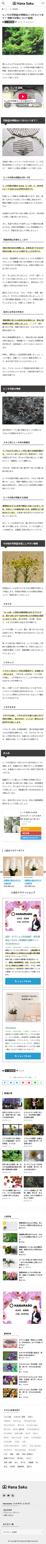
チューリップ (16, 1437)
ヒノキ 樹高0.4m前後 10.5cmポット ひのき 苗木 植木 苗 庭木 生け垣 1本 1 (30, 815)
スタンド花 (18, 1433)
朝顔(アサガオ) (9, 1458)
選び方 (29, 1466)
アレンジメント (9, 1425)
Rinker (29, 821)
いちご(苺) (7, 1417)
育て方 (23, 1462)
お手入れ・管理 (19, 1417)
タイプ (27, 1433)
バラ (23, 1442)
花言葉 (12, 1466)
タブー (35, 1433)
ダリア (6, 1437)
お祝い (30, 1417)
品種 (17, 1454)
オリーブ (21, 1425)
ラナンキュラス (20, 1450)
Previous (1, 872)
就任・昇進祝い (27, 1454)
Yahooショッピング (30, 837)
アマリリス (17, 1421)
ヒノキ (20, 22)
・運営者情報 (7, 1510)
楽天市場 (25, 833)
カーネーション (32, 1425)
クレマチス (8, 1433)
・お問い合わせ (7, 1515)
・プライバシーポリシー (11, 1512)
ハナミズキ (8, 1442)
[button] (3, 3)
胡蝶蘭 (30, 1462)
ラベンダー (32, 1450)
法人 (16, 1462)
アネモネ (7, 1421)
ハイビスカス (36, 1437)
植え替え (20, 1458)
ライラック (8, 1450)
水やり (28, 1458)
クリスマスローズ (33, 1429)
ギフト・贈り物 (18, 1429)
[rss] (12, 1495)
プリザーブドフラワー (11, 1446)
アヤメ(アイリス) (30, 1421)
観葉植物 (21, 1466)
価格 (11, 1454)
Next (44, 872)
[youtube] (8, 1495)
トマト (26, 1437)
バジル (17, 1442)
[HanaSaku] (23, 3)
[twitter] (4, 1495)
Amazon (25, 829)
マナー (24, 1446)
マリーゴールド (35, 1446)
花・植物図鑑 (9, 22)
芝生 (5, 1466)
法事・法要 (8, 1462)
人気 (5, 1454)
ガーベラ (7, 1429)
